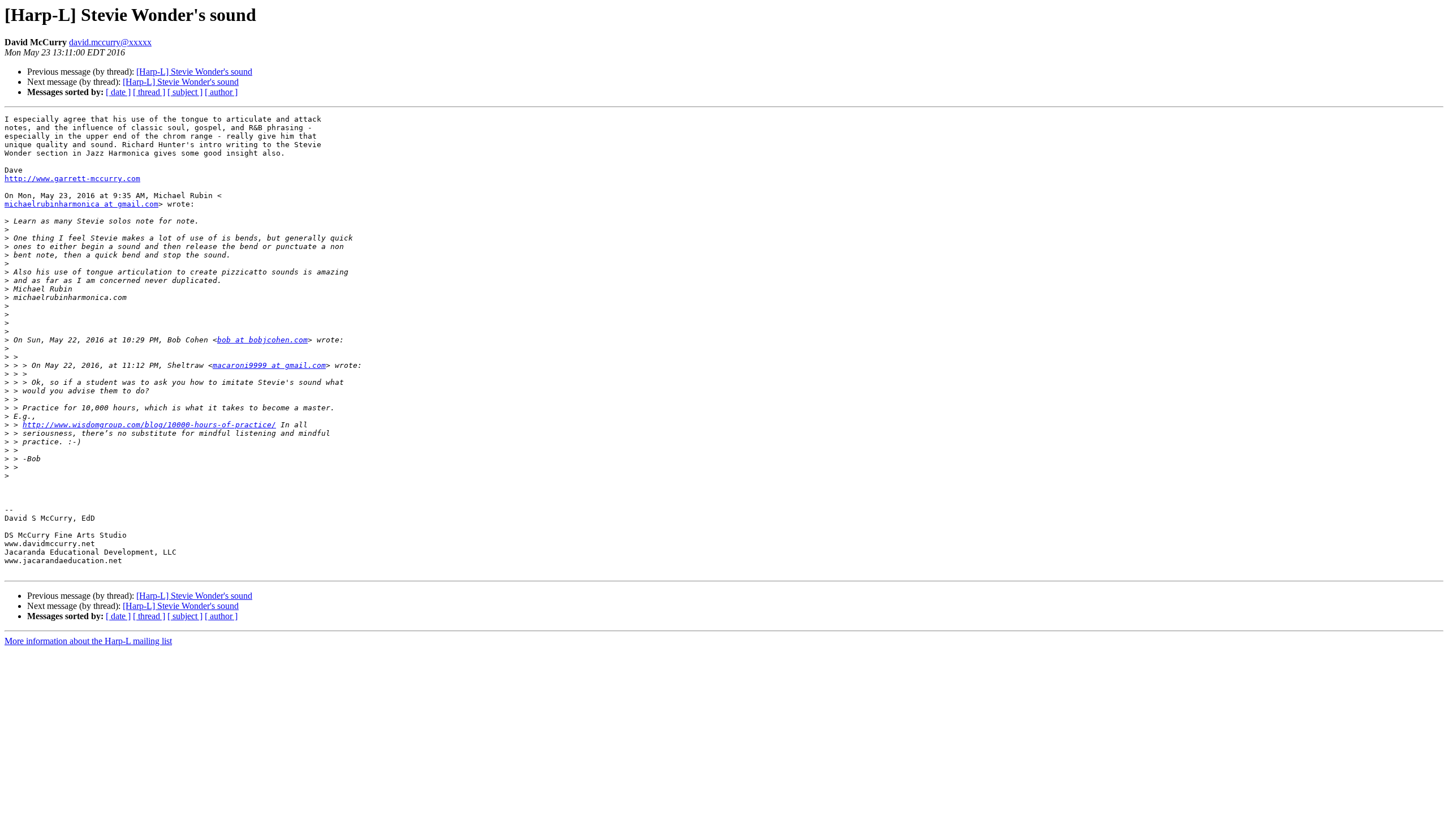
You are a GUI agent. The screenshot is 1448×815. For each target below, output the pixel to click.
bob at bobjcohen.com (262, 340)
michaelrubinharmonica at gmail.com (81, 204)
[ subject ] (184, 92)
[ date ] (118, 92)
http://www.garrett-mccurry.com (72, 178)
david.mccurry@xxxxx (110, 42)
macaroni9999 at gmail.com (269, 365)
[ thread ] (149, 92)
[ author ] (221, 92)
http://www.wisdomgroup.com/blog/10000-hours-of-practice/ (149, 425)
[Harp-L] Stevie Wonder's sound (194, 71)
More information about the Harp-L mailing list (88, 641)
